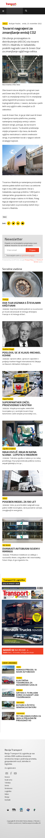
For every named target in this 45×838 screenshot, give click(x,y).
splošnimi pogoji (27, 255)
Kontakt (7, 800)
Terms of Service (38, 261)
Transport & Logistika (14, 580)
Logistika (8, 791)
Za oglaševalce (10, 768)
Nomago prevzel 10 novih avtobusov (26, 670)
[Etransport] (11, 4)
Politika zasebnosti (14, 823)
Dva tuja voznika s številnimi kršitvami (21, 304)
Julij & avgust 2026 (11, 583)
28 (39, 823)
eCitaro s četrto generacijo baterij (26, 706)
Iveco (4, 217)
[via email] (23, 223)
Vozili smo (8, 780)
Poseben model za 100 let (19, 501)
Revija (7, 797)
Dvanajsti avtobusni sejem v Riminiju (21, 550)
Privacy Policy (29, 260)
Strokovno (8, 788)
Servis (7, 785)
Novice (7, 777)
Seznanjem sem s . (20, 255)
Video (7, 794)
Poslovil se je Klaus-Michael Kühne (21, 354)
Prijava (32, 250)
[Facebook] (11, 773)
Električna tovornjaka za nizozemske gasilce (26, 682)
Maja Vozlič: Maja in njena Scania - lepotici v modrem (19, 453)
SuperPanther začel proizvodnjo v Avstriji (17, 403)
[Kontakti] (7, 773)
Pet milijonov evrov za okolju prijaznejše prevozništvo (28, 718)
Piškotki (36, 821)
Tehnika (7, 783)
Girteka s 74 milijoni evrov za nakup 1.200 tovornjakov (27, 694)
